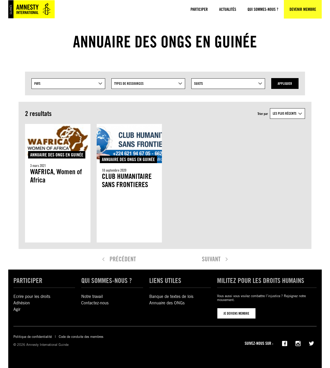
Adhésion (21, 302)
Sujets (198, 83)
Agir (16, 309)
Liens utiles (165, 280)
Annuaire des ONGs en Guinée (56, 154)
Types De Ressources (129, 83)
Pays (37, 83)
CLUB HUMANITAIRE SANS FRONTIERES (127, 180)
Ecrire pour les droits (31, 296)
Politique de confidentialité (32, 337)
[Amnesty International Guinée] (31, 9)
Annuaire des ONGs (167, 302)
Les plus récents (284, 113)
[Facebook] (284, 343)
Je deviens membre (236, 313)
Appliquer (285, 83)
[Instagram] (298, 343)
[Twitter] (311, 343)
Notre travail (92, 296)
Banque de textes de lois (171, 296)
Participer (27, 280)
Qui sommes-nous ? (106, 280)
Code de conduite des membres (81, 337)
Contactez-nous (95, 302)
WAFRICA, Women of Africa (56, 176)
